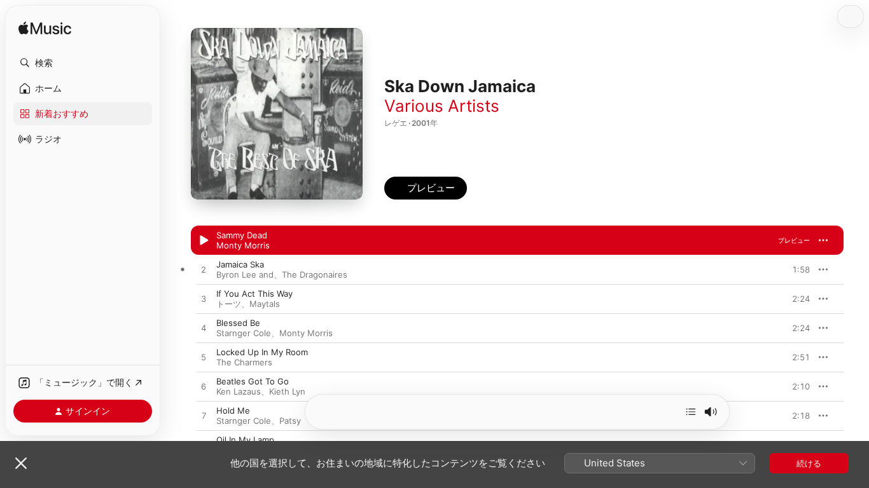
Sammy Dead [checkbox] (241, 235)
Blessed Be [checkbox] (238, 323)
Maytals (264, 304)
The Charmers (244, 362)
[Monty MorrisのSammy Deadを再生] (203, 241)
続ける (808, 463)
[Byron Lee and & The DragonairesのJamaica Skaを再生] (203, 270)
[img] (44, 29)
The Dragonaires (314, 274)
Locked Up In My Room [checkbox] (262, 352)
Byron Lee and (245, 274)
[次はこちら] (691, 412)
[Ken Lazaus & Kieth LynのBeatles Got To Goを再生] (203, 387)
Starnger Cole (243, 333)
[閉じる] (21, 463)
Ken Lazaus (238, 391)
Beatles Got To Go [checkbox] (252, 381)
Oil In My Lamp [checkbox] (245, 440)
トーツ (228, 304)
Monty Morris (243, 245)
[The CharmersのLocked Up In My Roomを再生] (203, 357)
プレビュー (794, 240)
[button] (82, 63)
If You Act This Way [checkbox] (254, 293)
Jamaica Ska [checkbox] (240, 264)
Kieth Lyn (287, 391)
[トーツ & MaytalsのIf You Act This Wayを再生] (203, 299)
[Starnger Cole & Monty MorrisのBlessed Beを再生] (203, 328)
